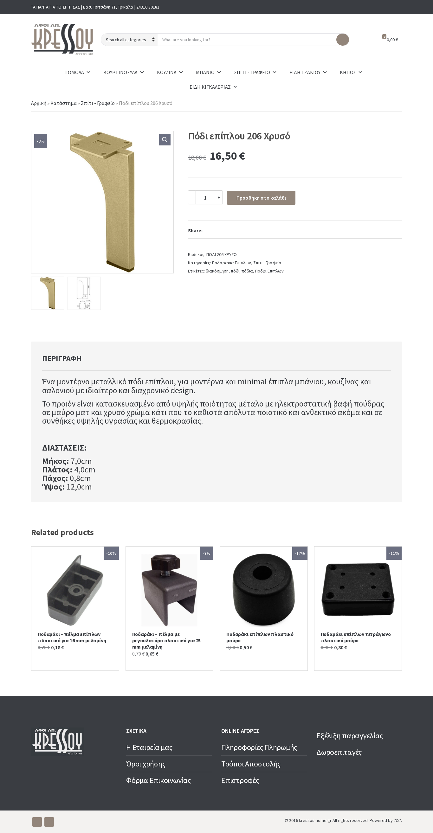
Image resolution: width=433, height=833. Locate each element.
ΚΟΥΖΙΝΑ (167, 72)
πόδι (235, 271)
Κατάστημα (63, 103)
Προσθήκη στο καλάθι (261, 198)
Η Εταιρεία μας (149, 747)
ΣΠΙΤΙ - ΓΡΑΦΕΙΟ (252, 72)
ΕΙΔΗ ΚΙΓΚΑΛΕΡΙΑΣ (210, 87)
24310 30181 (147, 7)
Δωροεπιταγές (339, 752)
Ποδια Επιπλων (269, 271)
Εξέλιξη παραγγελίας (349, 735)
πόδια (247, 271)
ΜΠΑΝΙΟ (205, 72)
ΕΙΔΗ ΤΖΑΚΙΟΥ (304, 72)
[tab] (61, 358)
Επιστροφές (240, 780)
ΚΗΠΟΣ (348, 72)
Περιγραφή (61, 358)
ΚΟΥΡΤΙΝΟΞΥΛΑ (120, 72)
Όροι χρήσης (145, 764)
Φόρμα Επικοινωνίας (158, 780)
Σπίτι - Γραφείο (98, 103)
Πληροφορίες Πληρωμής (259, 747)
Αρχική (38, 103)
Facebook (387, 7)
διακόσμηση (217, 271)
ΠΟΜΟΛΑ (74, 72)
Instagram (397, 7)
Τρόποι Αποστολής (251, 764)
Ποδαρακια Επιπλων (231, 263)
